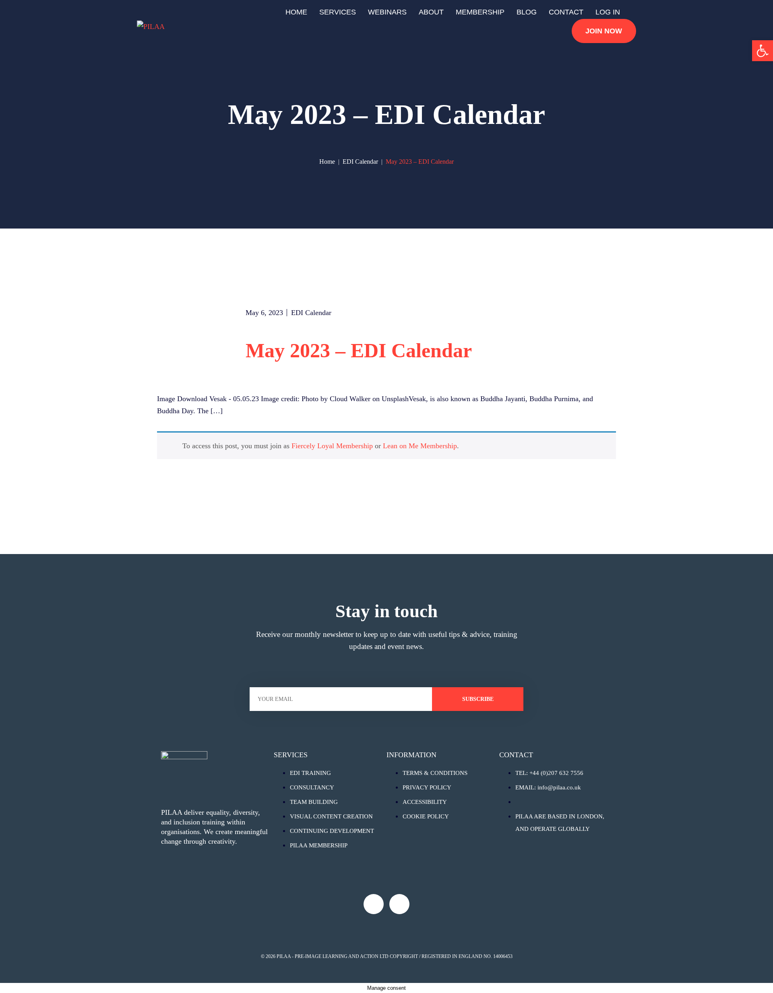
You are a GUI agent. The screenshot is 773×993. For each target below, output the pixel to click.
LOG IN (607, 12)
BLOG (527, 12)
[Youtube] (374, 904)
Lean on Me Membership (420, 446)
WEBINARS (387, 12)
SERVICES (337, 12)
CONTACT (566, 12)
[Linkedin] (399, 904)
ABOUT (431, 12)
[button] (762, 50)
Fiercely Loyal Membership (332, 446)
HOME (296, 12)
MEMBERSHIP (480, 12)
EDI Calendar (311, 313)
